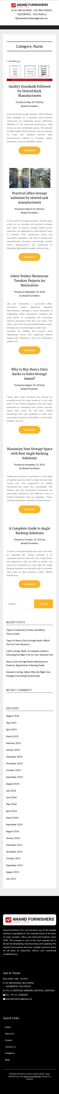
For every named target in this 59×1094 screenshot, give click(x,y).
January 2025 (13, 749)
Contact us (10, 1046)
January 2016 (13, 838)
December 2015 (14, 845)
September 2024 (14, 777)
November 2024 (14, 763)
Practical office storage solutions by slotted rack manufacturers (29, 197)
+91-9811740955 (42, 10)
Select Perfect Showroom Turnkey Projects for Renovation (29, 280)
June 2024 (11, 797)
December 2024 (14, 756)
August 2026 (12, 715)
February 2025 (13, 743)
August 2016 (12, 831)
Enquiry (8, 1040)
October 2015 (13, 858)
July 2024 (11, 790)
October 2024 (13, 770)
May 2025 (11, 722)
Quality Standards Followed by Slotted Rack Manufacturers (29, 91)
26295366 (49, 990)
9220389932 (24, 14)
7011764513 (39, 14)
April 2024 (11, 811)
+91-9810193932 (22, 10)
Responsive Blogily (32, 1076)
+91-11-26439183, (14, 990)
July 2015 (11, 878)
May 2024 (11, 804)
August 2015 (12, 872)
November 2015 (14, 851)
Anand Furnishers (29, 106)
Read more (29, 150)
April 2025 (11, 729)
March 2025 (12, 736)
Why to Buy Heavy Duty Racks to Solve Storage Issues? (29, 373)
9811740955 (28, 983)
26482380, (28, 990)
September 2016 (14, 824)
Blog (7, 1059)
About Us (9, 1033)
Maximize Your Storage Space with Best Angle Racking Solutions (29, 453)
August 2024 (12, 783)
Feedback (9, 1053)
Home (8, 1027)
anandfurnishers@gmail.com (33, 18)
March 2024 (12, 817)
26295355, (39, 990)
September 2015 (14, 865)
